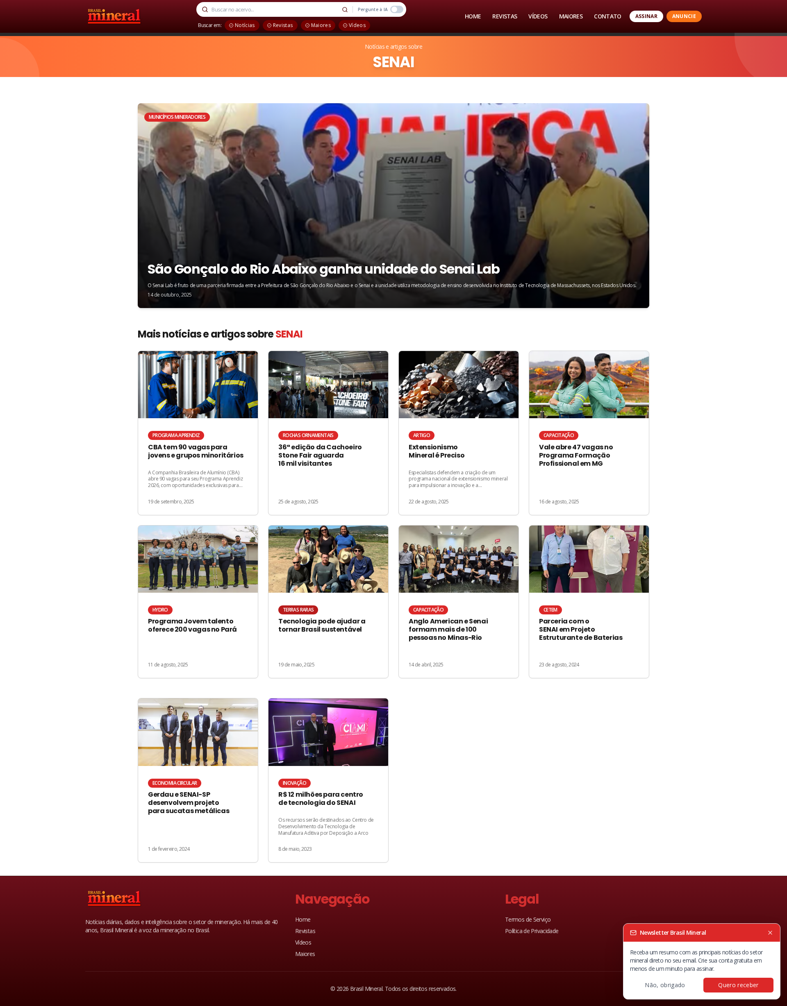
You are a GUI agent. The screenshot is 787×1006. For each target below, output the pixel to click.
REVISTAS (504, 16)
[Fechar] (770, 932)
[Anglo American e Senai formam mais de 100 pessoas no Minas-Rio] (459, 602)
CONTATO (607, 16)
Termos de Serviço (527, 919)
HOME (473, 16)
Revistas (305, 931)
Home (302, 919)
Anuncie (684, 16)
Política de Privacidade (532, 931)
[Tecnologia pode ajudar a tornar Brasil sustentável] (328, 602)
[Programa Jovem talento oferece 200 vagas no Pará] (198, 602)
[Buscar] (345, 9)
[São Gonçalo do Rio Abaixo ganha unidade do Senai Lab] (393, 205)
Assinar (646, 16)
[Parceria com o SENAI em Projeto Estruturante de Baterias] (589, 602)
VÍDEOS (537, 16)
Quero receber (738, 985)
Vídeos (303, 942)
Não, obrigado (665, 985)
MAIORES (571, 16)
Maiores (305, 954)
